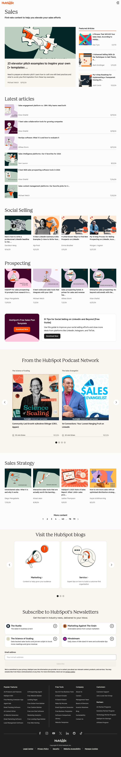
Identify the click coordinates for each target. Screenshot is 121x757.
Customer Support (103, 692)
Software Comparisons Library (63, 716)
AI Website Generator (11, 715)
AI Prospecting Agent (34, 692)
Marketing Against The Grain (82, 625)
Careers (78, 696)
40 (63, 519)
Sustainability (80, 715)
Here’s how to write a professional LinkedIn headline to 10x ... (17, 239)
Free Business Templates (63, 711)
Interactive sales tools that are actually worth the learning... (45, 491)
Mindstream (74, 638)
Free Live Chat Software (35, 711)
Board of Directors (82, 703)
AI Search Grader (61, 696)
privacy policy (70, 672)
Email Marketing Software (13, 719)
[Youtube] (53, 733)
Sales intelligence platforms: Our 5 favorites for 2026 (39, 154)
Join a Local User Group (104, 696)
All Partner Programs (104, 707)
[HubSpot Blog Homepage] (8, 3)
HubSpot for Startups (104, 718)
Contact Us (79, 719)
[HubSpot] (60, 740)
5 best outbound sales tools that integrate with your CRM (46, 291)
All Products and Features (13, 692)
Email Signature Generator (64, 707)
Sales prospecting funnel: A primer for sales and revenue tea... (72, 292)
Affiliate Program (102, 722)
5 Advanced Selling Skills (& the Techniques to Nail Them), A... (104, 57)
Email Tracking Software (12, 707)
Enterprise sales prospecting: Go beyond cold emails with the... (103, 291)
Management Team (82, 700)
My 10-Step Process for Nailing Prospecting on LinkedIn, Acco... (102, 238)
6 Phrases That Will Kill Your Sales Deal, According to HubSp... (104, 36)
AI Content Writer (10, 711)
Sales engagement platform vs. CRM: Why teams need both (42, 106)
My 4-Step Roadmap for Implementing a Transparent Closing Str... (104, 77)
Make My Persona (61, 703)
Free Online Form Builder (36, 703)
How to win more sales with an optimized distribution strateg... (103, 491)
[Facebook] (39, 733)
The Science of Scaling (22, 638)
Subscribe (60, 664)
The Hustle (16, 625)
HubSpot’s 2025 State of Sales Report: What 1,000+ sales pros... (73, 492)
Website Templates (61, 722)
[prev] (9, 565)
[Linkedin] (67, 733)
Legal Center (28, 749)
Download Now (22, 329)
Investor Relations (82, 707)
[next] (111, 565)
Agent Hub (7, 703)
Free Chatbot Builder (34, 707)
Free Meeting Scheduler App (13, 700)
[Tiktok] (81, 733)
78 (70, 519)
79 (74, 519)
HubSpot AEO (8, 696)
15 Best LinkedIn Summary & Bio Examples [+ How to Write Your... (46, 238)
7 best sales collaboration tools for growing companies (40, 122)
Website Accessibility (72, 749)
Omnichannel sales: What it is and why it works (16, 491)
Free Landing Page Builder (36, 719)
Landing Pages (32, 700)
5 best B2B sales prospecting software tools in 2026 (39, 170)
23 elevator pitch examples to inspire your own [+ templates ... (39, 65)
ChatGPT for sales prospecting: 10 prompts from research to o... (18, 291)
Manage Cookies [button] (91, 749)
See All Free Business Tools (64, 692)
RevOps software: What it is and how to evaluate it (38, 138)
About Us (79, 692)
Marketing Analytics (34, 715)
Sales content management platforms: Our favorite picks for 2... (44, 186)
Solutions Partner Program (106, 711)
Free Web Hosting (33, 723)
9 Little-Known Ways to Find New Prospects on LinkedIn (74, 238)
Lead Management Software (13, 723)
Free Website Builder (34, 696)
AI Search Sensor (61, 700)
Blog (77, 711)
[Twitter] (60, 733)
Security (56, 749)
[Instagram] (46, 733)
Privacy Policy (43, 749)
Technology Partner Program (106, 715)
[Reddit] (74, 733)
